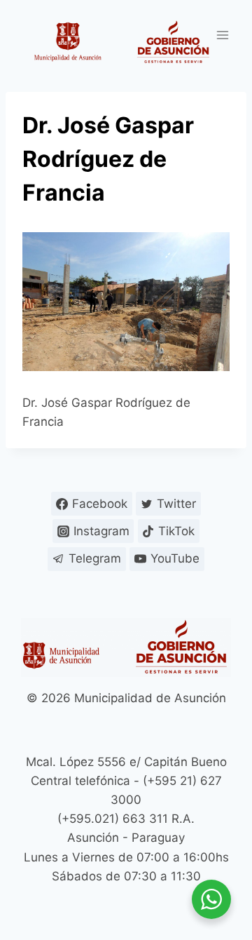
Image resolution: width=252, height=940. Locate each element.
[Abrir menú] (222, 35)
